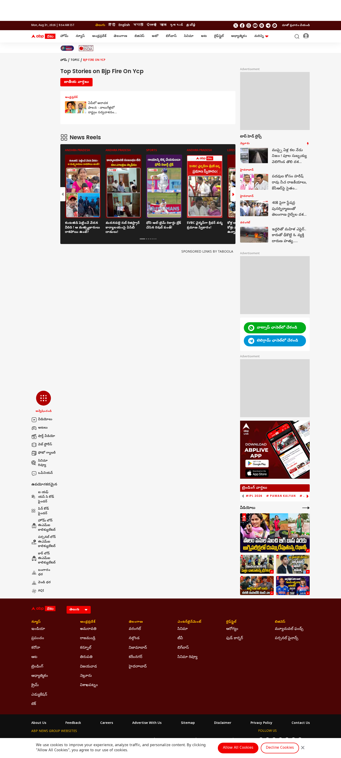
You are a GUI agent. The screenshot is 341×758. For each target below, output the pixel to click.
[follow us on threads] (248, 25)
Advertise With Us (146, 723)
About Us (38, 723)
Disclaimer (222, 723)
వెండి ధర (44, 582)
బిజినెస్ (139, 36)
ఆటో (155, 36)
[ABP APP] (257, 463)
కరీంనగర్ (135, 657)
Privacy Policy (261, 723)
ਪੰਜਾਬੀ (151, 25)
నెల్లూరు (86, 676)
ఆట (204, 36)
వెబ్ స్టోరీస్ (45, 444)
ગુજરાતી (176, 25)
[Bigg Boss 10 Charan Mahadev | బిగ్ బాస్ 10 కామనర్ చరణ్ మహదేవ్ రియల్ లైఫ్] (257, 585)
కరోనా (35, 648)
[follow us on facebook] (242, 25)
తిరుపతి (86, 657)
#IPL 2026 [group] (254, 496)
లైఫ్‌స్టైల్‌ (219, 36)
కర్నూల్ (85, 648)
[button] (43, 402)
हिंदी (112, 25)
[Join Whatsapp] (274, 25)
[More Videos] (306, 508)
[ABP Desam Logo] (43, 36)
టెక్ (33, 704)
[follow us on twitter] (235, 25)
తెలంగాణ (120, 36)
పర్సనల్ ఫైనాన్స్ (286, 638)
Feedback (73, 723)
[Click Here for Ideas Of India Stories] (86, 48)
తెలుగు (100, 25)
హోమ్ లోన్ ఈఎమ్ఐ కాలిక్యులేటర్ (47, 525)
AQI (41, 591)
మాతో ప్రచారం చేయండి (296, 25)
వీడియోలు (45, 419)
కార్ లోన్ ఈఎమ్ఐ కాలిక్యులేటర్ (47, 558)
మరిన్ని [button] (259, 36)
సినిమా (188, 36)
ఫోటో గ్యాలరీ (47, 453)
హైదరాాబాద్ (138, 666)
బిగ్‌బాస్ (171, 36)
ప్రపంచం (37, 638)
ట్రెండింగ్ (37, 666)
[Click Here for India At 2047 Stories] (67, 48)
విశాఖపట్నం (89, 685)
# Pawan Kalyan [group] (281, 496)
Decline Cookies (280, 748)
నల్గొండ (134, 638)
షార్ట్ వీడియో (46, 436)
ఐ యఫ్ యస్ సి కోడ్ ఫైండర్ (46, 497)
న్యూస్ (80, 36)
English (124, 25)
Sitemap (188, 723)
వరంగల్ (135, 629)
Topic (75, 60)
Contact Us (301, 723)
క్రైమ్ (35, 685)
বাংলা (163, 25)
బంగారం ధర (44, 572)
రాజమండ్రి (87, 638)
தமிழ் (191, 25)
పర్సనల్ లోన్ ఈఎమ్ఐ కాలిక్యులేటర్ (47, 542)
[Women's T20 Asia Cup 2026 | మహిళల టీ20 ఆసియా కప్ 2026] (293, 585)
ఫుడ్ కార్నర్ (234, 638)
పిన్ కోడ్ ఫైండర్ (43, 511)
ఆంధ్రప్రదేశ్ (99, 36)
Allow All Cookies (238, 748)
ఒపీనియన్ (45, 473)
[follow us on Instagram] (261, 25)
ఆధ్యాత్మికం (239, 36)
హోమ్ (64, 36)
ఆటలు (43, 428)
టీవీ (180, 638)
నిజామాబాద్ (138, 648)
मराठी (138, 25)
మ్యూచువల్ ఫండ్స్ (289, 629)
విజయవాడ (88, 666)
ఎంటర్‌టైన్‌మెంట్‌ (189, 622)
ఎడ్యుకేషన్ (39, 694)
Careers (106, 723)
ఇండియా (38, 629)
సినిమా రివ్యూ (43, 463)
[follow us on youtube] (255, 25)
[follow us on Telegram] (268, 25)
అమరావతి (88, 629)
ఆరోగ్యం (232, 629)
